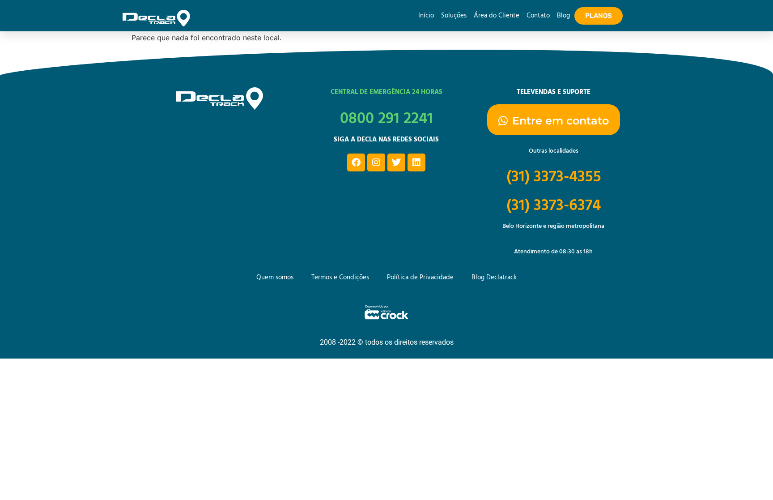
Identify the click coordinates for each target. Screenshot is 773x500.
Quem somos (274, 277)
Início (426, 15)
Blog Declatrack (494, 277)
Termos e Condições (340, 277)
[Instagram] (376, 162)
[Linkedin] (416, 162)
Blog (563, 15)
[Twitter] (396, 162)
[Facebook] (356, 162)
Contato (538, 15)
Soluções (454, 15)
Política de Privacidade (420, 277)
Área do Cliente (496, 15)
